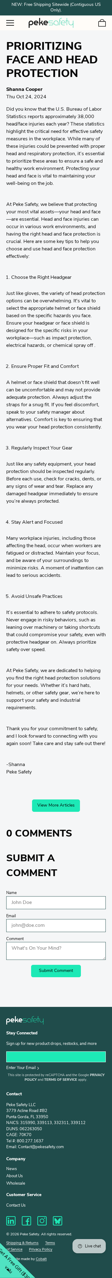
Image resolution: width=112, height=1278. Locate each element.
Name (11, 893)
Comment (15, 939)
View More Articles (56, 805)
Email (11, 916)
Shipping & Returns (22, 1243)
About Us (14, 1176)
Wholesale (15, 1184)
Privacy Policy (40, 1249)
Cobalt (41, 1259)
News (11, 1169)
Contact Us (16, 1205)
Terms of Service (60, 1080)
